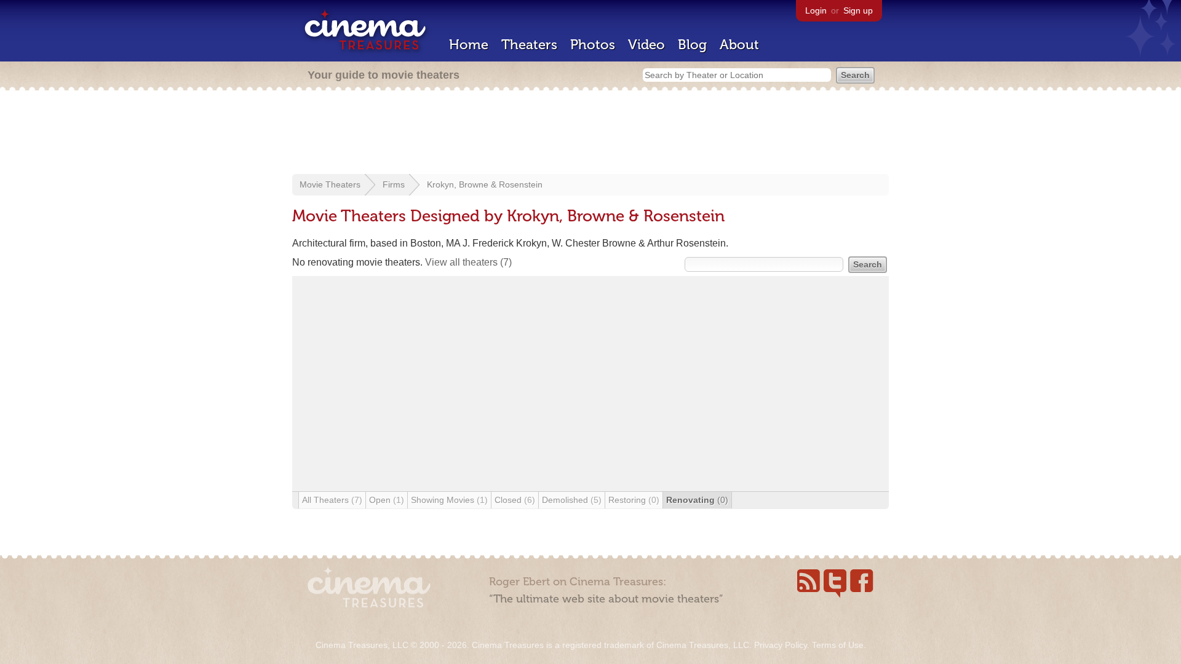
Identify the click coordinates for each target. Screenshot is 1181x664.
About (739, 44)
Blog (692, 44)
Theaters (529, 44)
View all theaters (468, 262)
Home (468, 44)
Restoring (633, 500)
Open (386, 500)
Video (646, 44)
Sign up (858, 10)
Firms (394, 184)
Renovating (697, 500)
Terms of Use (838, 645)
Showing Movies (449, 500)
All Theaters (332, 500)
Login (816, 10)
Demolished (572, 500)
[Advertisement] (590, 133)
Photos (592, 44)
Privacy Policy (780, 645)
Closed (515, 500)
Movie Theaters (330, 184)
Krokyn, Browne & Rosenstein (485, 184)
